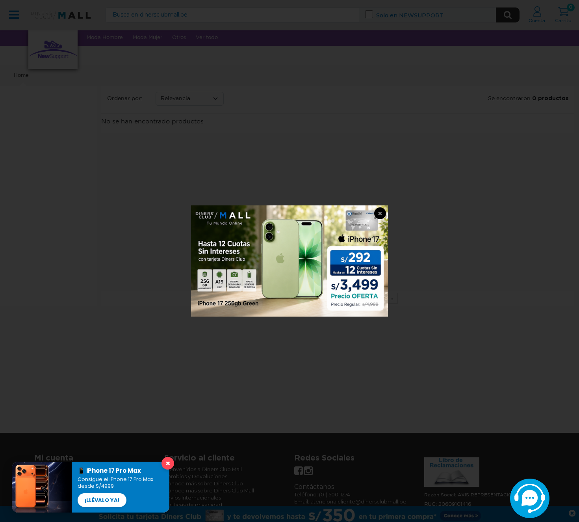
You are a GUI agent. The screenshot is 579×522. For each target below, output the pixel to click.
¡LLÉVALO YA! (102, 500)
